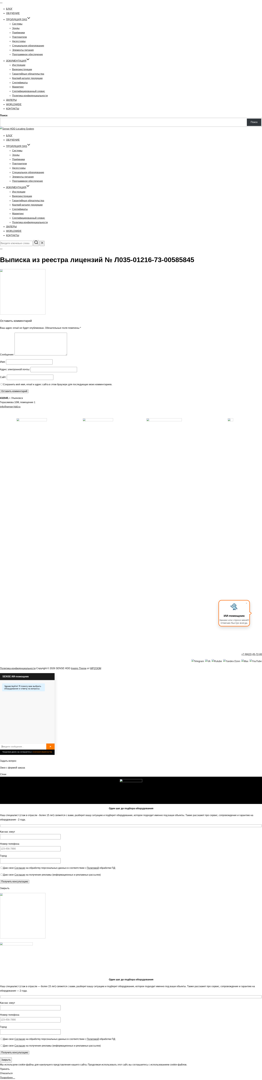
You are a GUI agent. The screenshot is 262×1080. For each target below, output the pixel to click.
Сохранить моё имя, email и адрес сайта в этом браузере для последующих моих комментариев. (57, 384)
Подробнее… (7, 1077)
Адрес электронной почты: (15, 369)
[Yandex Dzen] (231, 661)
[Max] (245, 661)
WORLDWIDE (14, 104)
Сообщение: (7, 354)
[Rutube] (216, 661)
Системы (17, 24)
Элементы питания (23, 50)
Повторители (19, 37)
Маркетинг (18, 87)
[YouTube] (255, 661)
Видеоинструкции (22, 69)
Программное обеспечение (27, 54)
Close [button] (3, 774)
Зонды (16, 28)
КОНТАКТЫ (12, 108)
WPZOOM (95, 668)
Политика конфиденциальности (30, 95)
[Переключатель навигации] (1, 2)
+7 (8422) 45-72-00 (251, 654)
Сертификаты (20, 82)
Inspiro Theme (78, 668)
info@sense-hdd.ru (10, 406)
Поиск (3, 115)
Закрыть (6, 1059)
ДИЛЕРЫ (11, 100)
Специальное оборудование (28, 45)
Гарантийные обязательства (28, 74)
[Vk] (208, 661)
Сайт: (3, 377)
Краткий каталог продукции (27, 78)
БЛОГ (9, 9)
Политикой (93, 868)
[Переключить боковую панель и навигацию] (1, 248)
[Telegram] (197, 661)
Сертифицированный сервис (28, 91)
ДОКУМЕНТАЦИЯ (16, 61)
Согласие (19, 868)
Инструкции (18, 65)
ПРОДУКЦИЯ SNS (16, 19)
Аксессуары (19, 41)
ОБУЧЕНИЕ (13, 13)
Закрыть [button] (4, 888)
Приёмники (18, 32)
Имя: (2, 362)
